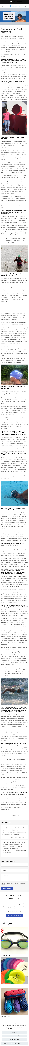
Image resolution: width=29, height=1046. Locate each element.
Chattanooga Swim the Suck (15, 437)
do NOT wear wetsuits (18, 640)
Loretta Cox (20, 576)
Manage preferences (14, 1039)
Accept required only (14, 1035)
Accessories (5, 1016)
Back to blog (16, 815)
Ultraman (3, 548)
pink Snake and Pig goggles (12, 362)
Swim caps (4, 986)
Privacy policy (5, 1043)
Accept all (14, 1032)
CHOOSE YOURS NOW (14, 915)
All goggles (4, 955)
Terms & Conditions (14, 1043)
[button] (2, 5)
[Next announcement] (26, 1)
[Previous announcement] (2, 1)
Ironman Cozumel (10, 290)
